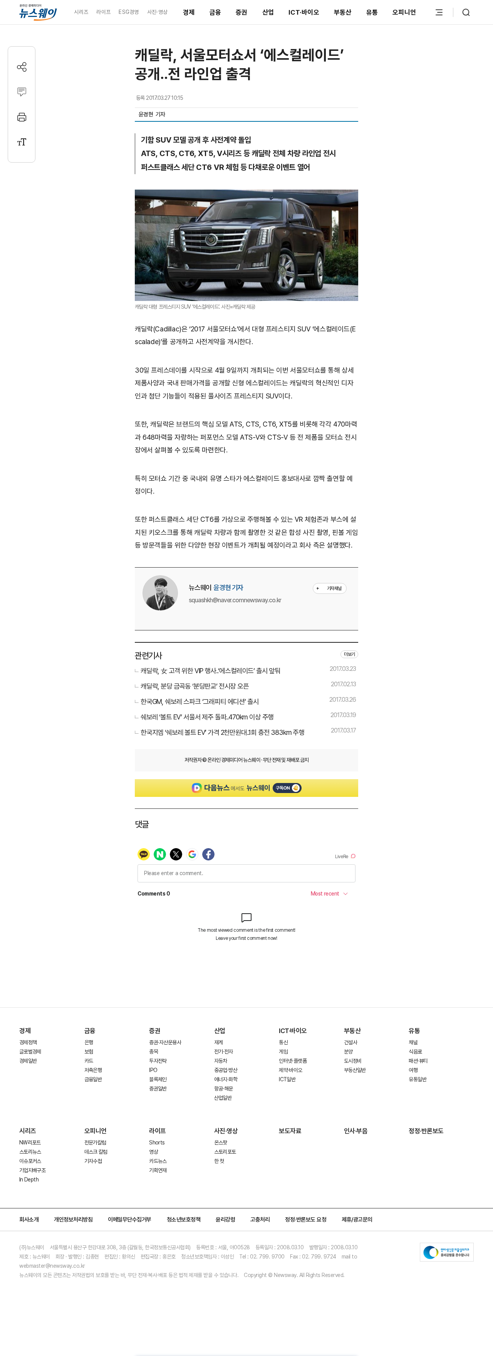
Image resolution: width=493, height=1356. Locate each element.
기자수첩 (93, 1161)
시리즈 (81, 12)
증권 (242, 12)
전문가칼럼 (95, 1142)
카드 (88, 1061)
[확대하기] (246, 196)
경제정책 (28, 1042)
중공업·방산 (225, 1070)
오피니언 (404, 12)
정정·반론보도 (426, 1131)
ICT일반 (287, 1079)
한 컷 (219, 1161)
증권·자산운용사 (165, 1042)
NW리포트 (30, 1142)
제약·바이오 (290, 1070)
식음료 (415, 1052)
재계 (218, 1042)
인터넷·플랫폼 (293, 1061)
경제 (189, 12)
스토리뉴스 (30, 1152)
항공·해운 (223, 1088)
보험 (88, 1052)
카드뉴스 (157, 1161)
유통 (372, 12)
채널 (413, 1042)
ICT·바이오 (303, 12)
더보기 (349, 654)
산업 (268, 12)
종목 (153, 1052)
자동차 (220, 1061)
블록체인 (157, 1079)
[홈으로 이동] (38, 12)
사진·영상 (157, 12)
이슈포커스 (30, 1161)
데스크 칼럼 (95, 1152)
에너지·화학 (225, 1079)
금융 (215, 12)
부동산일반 (355, 1070)
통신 (283, 1042)
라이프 (103, 12)
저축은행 (93, 1070)
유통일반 (417, 1079)
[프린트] (22, 117)
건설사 (350, 1042)
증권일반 (157, 1088)
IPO (153, 1070)
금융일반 (93, 1079)
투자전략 (157, 1061)
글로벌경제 (30, 1052)
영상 (153, 1152)
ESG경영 (129, 12)
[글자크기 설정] (22, 142)
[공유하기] (22, 67)
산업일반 (222, 1098)
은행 (88, 1042)
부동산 (343, 12)
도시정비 (352, 1061)
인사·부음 (356, 1131)
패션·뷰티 (418, 1061)
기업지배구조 (32, 1170)
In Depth (29, 1179)
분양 (348, 1052)
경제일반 (28, 1061)
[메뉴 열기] (439, 12)
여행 (413, 1070)
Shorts (156, 1142)
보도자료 (290, 1131)
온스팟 (220, 1142)
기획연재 (157, 1170)
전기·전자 (223, 1052)
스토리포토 (225, 1152)
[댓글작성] (22, 92)
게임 (283, 1052)
